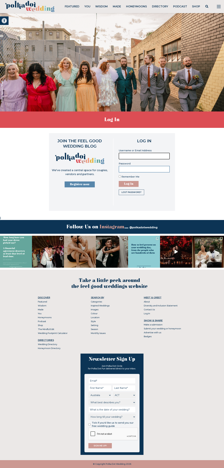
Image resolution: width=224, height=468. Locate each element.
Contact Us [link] (149, 309)
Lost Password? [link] (131, 192)
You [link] (87, 6)
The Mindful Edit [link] (46, 329)
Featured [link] (72, 6)
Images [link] (94, 309)
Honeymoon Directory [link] (49, 348)
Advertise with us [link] (152, 332)
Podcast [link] (180, 6)
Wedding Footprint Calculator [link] (53, 333)
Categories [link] (96, 301)
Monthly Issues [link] (98, 333)
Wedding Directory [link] (47, 344)
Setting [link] (94, 325)
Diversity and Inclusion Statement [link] (161, 305)
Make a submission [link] (153, 324)
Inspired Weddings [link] (100, 305)
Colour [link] (94, 313)
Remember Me (130, 176)
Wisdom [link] (101, 6)
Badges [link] (148, 336)
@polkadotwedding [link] (143, 227)
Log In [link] (147, 313)
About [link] (147, 301)
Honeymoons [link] (136, 6)
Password (125, 163)
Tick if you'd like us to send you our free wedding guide (112, 424)
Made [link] (117, 6)
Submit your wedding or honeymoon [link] (162, 328)
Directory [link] (160, 6)
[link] (4, 20)
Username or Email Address (135, 150)
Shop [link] (196, 6)
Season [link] (94, 329)
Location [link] (95, 317)
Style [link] (93, 321)
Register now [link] (80, 184)
